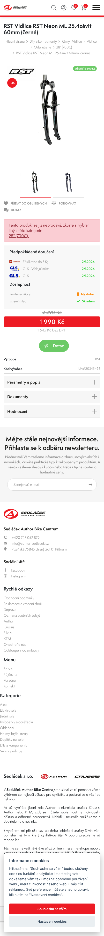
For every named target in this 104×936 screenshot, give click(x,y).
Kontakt (9, 686)
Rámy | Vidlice (72, 41)
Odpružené (42, 47)
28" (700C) (64, 47)
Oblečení (7, 727)
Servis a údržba (11, 751)
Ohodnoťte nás (15, 644)
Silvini (8, 632)
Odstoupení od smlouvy (21, 650)
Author (9, 621)
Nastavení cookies (52, 921)
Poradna (10, 680)
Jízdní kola (7, 716)
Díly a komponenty (43, 41)
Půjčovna (10, 674)
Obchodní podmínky (19, 598)
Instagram (18, 576)
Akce (3, 704)
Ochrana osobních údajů (22, 615)
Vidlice (92, 41)
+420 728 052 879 (25, 537)
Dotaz (58, 345)
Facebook (18, 570)
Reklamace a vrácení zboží (23, 603)
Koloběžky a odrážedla (16, 722)
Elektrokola (8, 710)
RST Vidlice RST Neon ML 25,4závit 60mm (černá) (52, 53)
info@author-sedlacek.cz (30, 543)
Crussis (9, 627)
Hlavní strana (15, 41)
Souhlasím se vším (52, 909)
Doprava (10, 609)
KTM (7, 638)
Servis (8, 668)
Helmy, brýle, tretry (14, 733)
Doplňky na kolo (11, 739)
